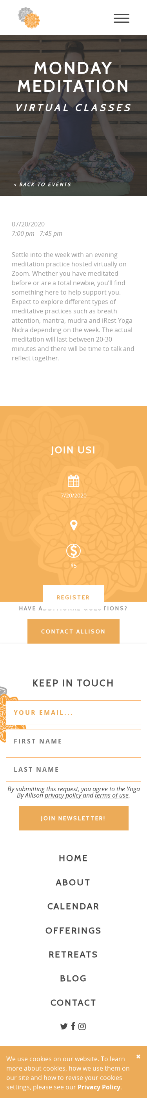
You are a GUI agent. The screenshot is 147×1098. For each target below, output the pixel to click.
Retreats (73, 954)
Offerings (73, 930)
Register (73, 597)
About (73, 882)
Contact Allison (73, 631)
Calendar (73, 906)
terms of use (112, 795)
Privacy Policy (99, 1087)
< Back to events (42, 184)
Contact (74, 1002)
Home (74, 858)
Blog (73, 978)
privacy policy (64, 795)
